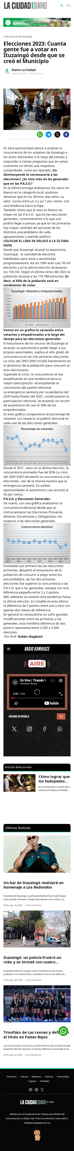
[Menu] (68, 5)
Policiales (44, 1081)
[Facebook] (66, 134)
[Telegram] (49, 134)
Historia (49, 1076)
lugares (32, 1081)
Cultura (24, 1076)
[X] (57, 134)
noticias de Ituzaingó (17, 36)
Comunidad (63, 1076)
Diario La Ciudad (24, 70)
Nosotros (12, 1076)
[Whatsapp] (40, 134)
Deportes (36, 1076)
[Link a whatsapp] (63, 1030)
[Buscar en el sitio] (62, 5)
